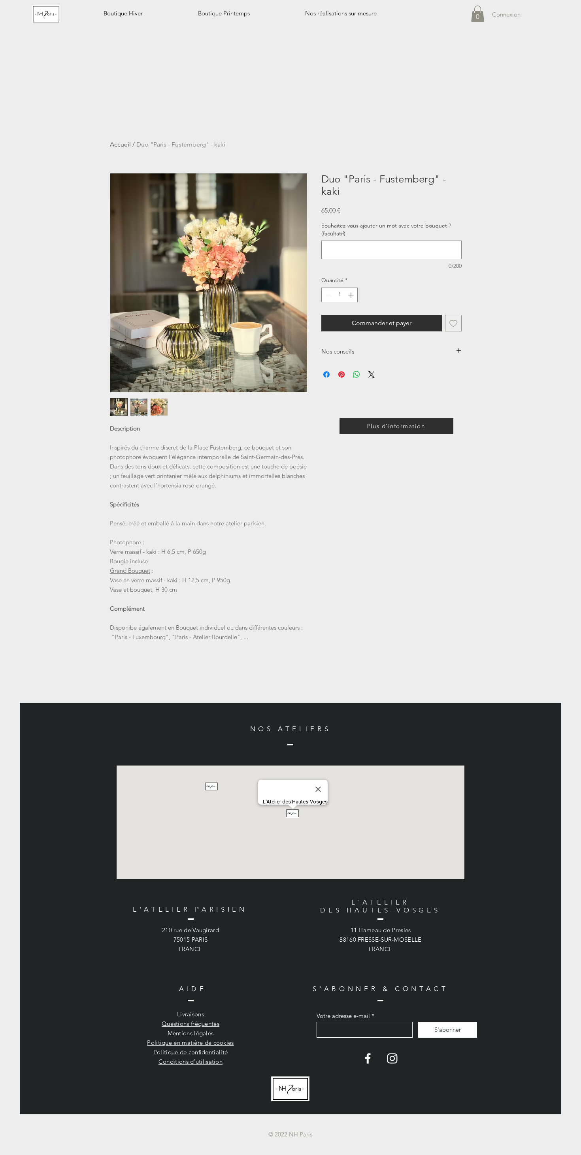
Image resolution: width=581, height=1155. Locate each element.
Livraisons (190, 1014)
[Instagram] (392, 1058)
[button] (478, 14)
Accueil (120, 144)
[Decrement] (327, 295)
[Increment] (352, 295)
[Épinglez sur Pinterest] (341, 374)
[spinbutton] (339, 295)
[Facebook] (368, 1058)
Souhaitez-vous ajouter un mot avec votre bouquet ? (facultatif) (386, 229)
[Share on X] (371, 374)
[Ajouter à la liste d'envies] (453, 323)
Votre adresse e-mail (343, 1016)
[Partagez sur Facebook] (326, 374)
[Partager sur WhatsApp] (356, 374)
